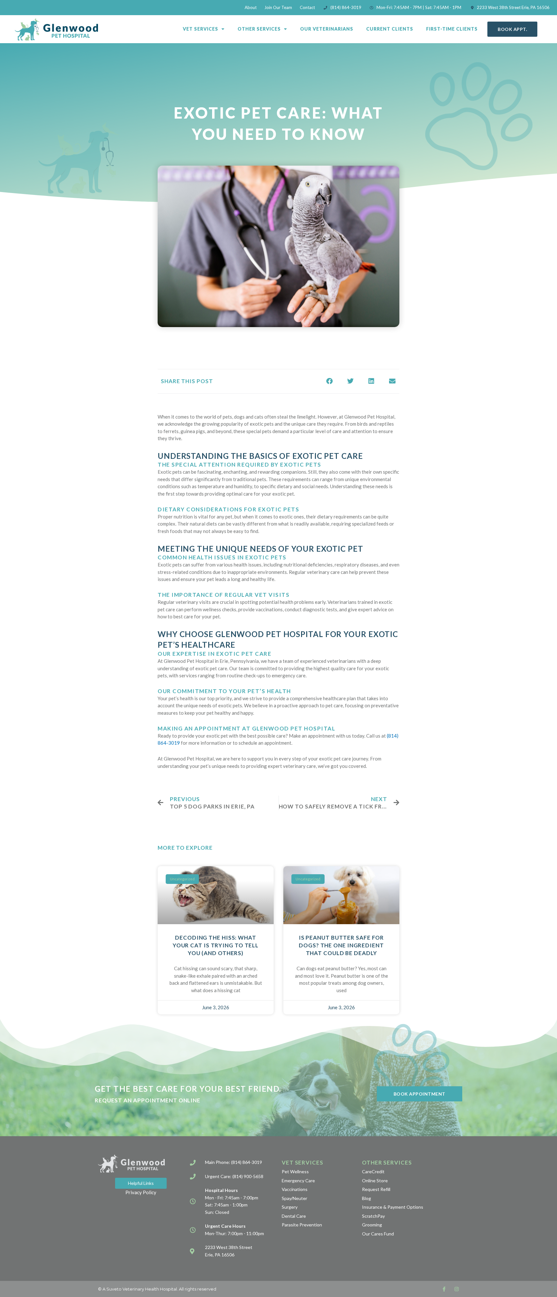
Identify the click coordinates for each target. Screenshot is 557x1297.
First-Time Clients (452, 29)
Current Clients (389, 29)
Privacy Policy (140, 1192)
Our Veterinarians (326, 29)
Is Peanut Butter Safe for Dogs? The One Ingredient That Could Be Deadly (341, 945)
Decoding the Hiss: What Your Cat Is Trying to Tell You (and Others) (216, 945)
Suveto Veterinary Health (132, 1289)
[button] (329, 381)
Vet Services (200, 29)
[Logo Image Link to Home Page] (56, 29)
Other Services (259, 29)
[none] (444, 1289)
